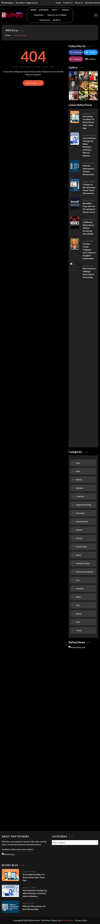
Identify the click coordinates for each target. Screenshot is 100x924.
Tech (54, 10)
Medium (92, 59)
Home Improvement (84, 572)
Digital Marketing (83, 505)
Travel (66, 10)
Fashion (38, 15)
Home (58, 2)
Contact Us (68, 2)
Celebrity (80, 496)
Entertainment (82, 521)
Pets (78, 605)
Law (77, 580)
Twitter (92, 52)
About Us (79, 2)
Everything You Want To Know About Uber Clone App (88, 122)
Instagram (77, 59)
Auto (78, 471)
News (33, 10)
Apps (78, 463)
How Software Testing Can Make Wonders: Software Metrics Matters (89, 147)
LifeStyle (45, 20)
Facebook (77, 52)
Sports (56, 20)
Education (80, 513)
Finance (79, 538)
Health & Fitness (57, 15)
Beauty (79, 479)
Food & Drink (81, 546)
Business (44, 10)
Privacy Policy (81, 920)
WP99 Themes (67, 920)
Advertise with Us (92, 2)
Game (78, 555)
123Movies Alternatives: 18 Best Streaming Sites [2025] (89, 228)
